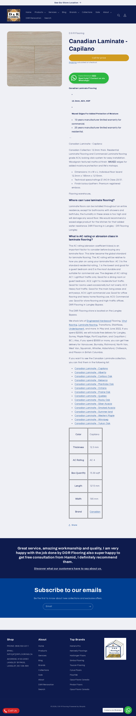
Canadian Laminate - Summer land (94, 412)
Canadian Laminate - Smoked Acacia (95, 408)
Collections (43, 670)
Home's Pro (75, 646)
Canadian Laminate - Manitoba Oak (94, 384)
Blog (40, 660)
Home (41, 646)
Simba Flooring (77, 660)
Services (42, 656)
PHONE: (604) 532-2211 (18, 646)
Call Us (12, 710)
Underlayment (76, 329)
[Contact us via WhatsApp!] (128, 710)
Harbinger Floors (78, 656)
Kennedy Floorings (78, 651)
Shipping (73, 62)
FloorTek (74, 675)
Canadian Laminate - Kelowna (91, 380)
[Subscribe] (90, 606)
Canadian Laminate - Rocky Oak (92, 400)
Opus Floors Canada (79, 680)
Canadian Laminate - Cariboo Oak (93, 376)
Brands (41, 665)
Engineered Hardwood (99, 321)
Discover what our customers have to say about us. (68, 568)
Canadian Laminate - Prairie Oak (92, 392)
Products (42, 651)
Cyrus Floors (76, 670)
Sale (40, 675)
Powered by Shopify (77, 706)
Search (41, 689)
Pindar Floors (76, 685)
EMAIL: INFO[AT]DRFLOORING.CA (20, 652)
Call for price (99, 58)
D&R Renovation (46, 685)
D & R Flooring (63, 706)
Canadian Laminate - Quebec (91, 396)
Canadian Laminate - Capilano (91, 368)
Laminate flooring (87, 325)
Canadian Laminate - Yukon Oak (92, 423)
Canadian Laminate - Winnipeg (91, 419)
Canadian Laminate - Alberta (90, 372)
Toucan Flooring (77, 665)
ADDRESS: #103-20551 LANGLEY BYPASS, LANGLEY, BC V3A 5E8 (18, 662)
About (41, 680)
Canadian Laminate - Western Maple (94, 415)
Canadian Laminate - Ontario (91, 388)
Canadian (95, 512)
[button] (40, 12)
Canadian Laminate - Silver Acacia (93, 404)
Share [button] (74, 525)
